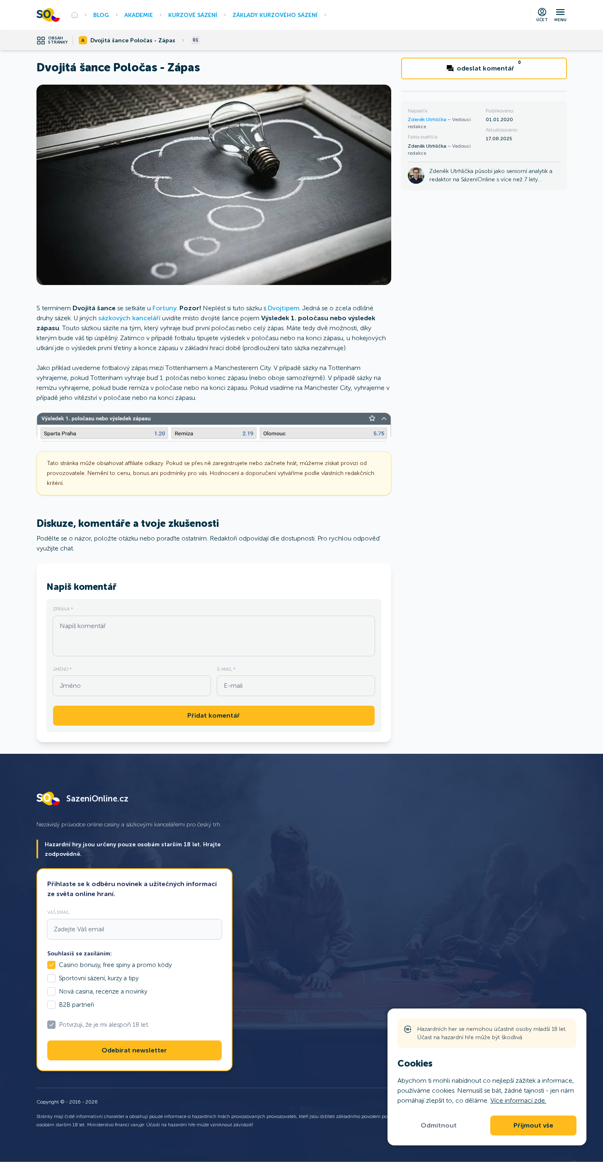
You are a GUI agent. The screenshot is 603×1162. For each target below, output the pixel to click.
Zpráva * (63, 609)
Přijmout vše (533, 1125)
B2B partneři (76, 1004)
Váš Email (58, 912)
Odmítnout (439, 1125)
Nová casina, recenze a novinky (103, 991)
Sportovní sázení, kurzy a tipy (98, 978)
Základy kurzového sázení (274, 15)
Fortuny (165, 308)
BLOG (101, 15)
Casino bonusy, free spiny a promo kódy (115, 965)
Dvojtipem (283, 308)
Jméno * (62, 669)
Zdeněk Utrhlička (428, 119)
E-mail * (226, 669)
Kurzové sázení (192, 15)
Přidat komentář (213, 715)
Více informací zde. (518, 1100)
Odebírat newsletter (134, 1050)
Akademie (138, 15)
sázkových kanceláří (129, 318)
